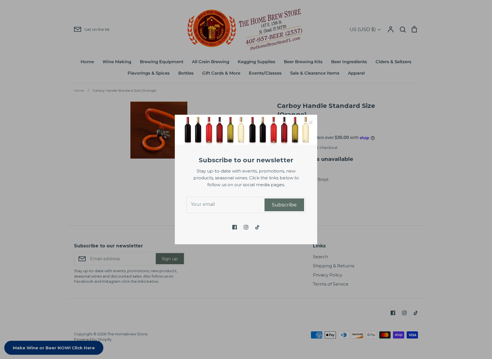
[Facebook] (234, 227)
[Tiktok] (257, 227)
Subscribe (284, 205)
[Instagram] (246, 227)
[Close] (310, 122)
